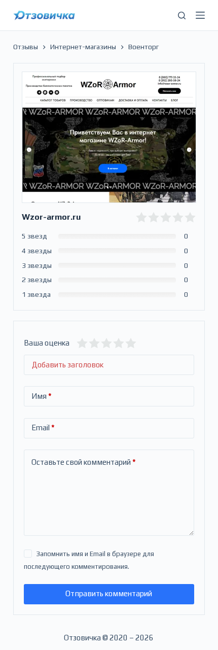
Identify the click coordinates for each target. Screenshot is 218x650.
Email (43, 427)
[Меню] (200, 15)
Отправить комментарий (108, 593)
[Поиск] (182, 15)
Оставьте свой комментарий (83, 462)
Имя (41, 396)
